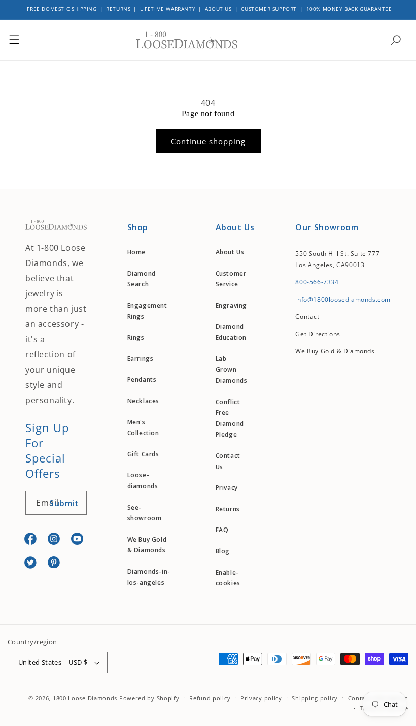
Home (136, 252)
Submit (64, 503)
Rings (136, 337)
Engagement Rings (147, 311)
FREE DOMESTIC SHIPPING (61, 8)
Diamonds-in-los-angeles (148, 577)
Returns (228, 509)
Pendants (142, 379)
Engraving (231, 305)
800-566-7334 (316, 282)
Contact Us (228, 461)
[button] (14, 40)
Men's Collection (143, 428)
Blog (223, 551)
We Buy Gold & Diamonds (147, 545)
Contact (307, 316)
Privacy (227, 487)
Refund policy (209, 698)
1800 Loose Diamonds (85, 698)
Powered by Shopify (149, 698)
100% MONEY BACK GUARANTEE (349, 8)
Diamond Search (141, 279)
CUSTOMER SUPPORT (269, 8)
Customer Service (231, 279)
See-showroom (144, 513)
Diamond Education (231, 332)
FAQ (222, 529)
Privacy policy (261, 698)
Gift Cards (143, 454)
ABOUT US (218, 8)
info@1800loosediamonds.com (343, 299)
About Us (230, 252)
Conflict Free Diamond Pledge (230, 418)
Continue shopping (208, 141)
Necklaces (143, 401)
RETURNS (118, 8)
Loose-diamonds (142, 480)
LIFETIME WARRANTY (167, 8)
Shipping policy (315, 698)
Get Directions (317, 333)
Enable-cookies (228, 578)
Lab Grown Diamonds (232, 369)
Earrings (140, 358)
